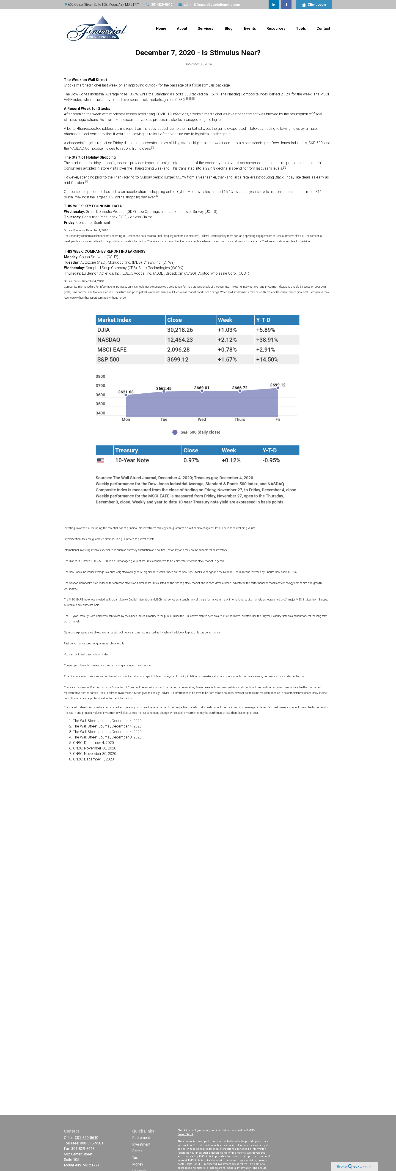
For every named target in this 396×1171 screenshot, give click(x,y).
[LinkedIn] (274, 4)
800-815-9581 (91, 1143)
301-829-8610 (161, 4)
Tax (135, 1157)
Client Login (317, 4)
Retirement (141, 1138)
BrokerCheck (185, 1134)
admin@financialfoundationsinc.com (212, 4)
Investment (141, 1144)
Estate (137, 1151)
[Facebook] (286, 4)
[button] (161, 28)
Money (137, 1164)
